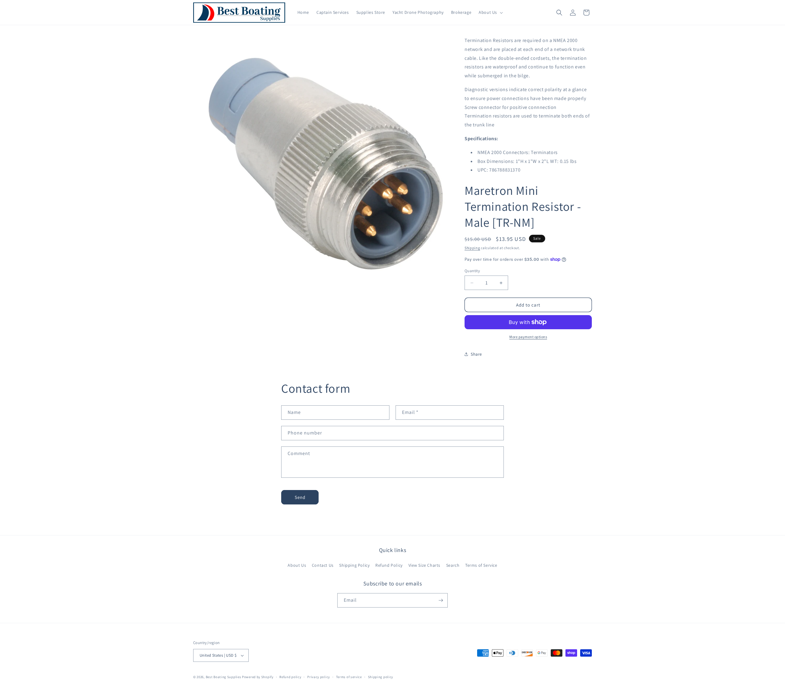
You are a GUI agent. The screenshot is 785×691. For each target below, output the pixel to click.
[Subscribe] (440, 600)
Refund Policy (389, 565)
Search (453, 565)
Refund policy (290, 677)
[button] (490, 12)
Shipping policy (380, 677)
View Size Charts (424, 565)
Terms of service (349, 677)
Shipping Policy (354, 565)
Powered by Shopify (258, 677)
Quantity (472, 270)
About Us (297, 565)
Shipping (472, 247)
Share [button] (476, 354)
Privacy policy (318, 677)
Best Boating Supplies (223, 677)
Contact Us (323, 565)
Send (300, 497)
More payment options (528, 336)
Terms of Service (481, 565)
